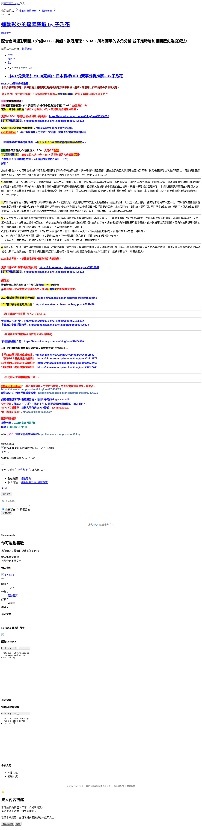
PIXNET (77, 786)
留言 (28, 469)
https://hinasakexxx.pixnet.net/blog (59, 434)
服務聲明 (131, 786)
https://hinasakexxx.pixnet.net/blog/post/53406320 (68, 393)
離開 (18, 824)
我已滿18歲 (8, 824)
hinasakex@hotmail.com (37, 412)
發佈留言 (7, 513)
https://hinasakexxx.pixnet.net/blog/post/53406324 (31, 389)
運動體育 (27, 48)
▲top (4, 488)
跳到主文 (6, 33)
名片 (10, 62)
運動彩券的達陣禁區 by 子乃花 (35, 24)
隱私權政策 (119, 786)
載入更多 (7, 494)
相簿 (10, 55)
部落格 (11, 59)
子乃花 (5, 451)
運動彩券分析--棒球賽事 (34, 482)
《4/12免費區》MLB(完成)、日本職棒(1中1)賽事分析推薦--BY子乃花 (65, 76)
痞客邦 (21, 469)
